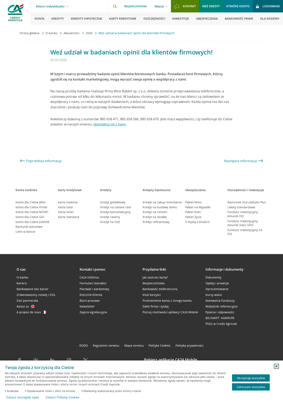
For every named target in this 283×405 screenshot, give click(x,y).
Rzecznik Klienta (91, 295)
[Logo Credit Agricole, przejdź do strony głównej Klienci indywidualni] (15, 12)
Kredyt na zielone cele (115, 207)
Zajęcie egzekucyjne (93, 312)
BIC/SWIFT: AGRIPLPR (220, 318)
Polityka (160, 345)
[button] (276, 366)
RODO (83, 345)
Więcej (159, 6)
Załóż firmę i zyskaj (156, 306)
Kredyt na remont (155, 212)
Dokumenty (213, 277)
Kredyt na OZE (110, 222)
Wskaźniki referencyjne (222, 306)
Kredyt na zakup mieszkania (162, 202)
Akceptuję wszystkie (251, 378)
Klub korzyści (152, 295)
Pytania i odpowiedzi (220, 312)
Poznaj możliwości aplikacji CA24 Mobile (170, 312)
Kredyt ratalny (110, 217)
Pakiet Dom (193, 212)
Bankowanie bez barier (32, 289)
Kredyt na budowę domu (160, 207)
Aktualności (72, 33)
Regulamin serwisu (106, 345)
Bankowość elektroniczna (160, 289)
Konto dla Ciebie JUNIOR (32, 222)
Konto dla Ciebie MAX (30, 202)
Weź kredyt (211, 6)
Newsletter (87, 306)
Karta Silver (66, 212)
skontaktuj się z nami (109, 124)
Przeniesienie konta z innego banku (167, 301)
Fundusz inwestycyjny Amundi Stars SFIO (242, 223)
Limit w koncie (25, 232)
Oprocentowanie (217, 289)
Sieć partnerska (27, 301)
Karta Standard (68, 217)
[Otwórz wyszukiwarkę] (115, 6)
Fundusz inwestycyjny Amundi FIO (242, 214)
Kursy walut (214, 295)
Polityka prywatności (189, 345)
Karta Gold (65, 207)
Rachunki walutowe (29, 227)
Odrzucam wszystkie (251, 387)
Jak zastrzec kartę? (155, 277)
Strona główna (29, 33)
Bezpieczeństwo (135, 6)
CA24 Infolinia (89, 277)
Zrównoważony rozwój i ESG (36, 295)
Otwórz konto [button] (238, 6)
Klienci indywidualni (50, 6)
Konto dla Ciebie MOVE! (32, 212)
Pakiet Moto (193, 202)
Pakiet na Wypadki (197, 207)
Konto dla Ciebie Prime (31, 207)
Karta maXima (67, 202)
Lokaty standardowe (241, 207)
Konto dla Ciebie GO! (30, 217)
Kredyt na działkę (155, 217)
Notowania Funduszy (220, 301)
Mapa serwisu (134, 345)
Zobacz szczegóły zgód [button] (22, 397)
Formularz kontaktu (93, 283)
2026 (89, 33)
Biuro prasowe (90, 301)
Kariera (22, 283)
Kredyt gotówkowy (112, 202)
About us (23, 306)
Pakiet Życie (193, 217)
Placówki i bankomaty (94, 289)
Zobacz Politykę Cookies (62, 397)
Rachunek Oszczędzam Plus (246, 202)
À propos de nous (29, 312)
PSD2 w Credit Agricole (221, 324)
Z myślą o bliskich (197, 222)
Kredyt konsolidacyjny (115, 212)
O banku (52, 33)
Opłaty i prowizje (217, 283)
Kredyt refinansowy (156, 222)
